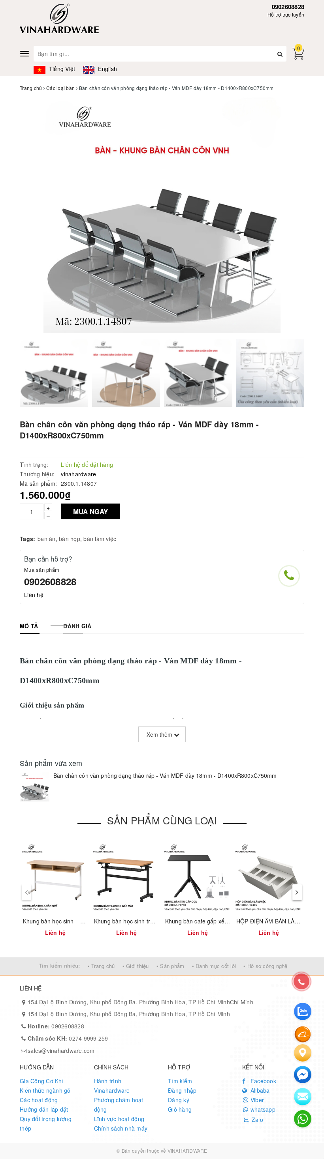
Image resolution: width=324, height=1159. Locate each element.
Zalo (256, 1119)
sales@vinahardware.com (61, 1050)
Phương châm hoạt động (118, 1104)
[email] (302, 1074)
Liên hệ (33, 595)
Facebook (262, 1081)
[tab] (29, 626)
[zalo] (302, 1011)
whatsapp (262, 1109)
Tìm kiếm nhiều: (59, 965)
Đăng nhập (182, 1090)
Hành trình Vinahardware (112, 1085)
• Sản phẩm (170, 966)
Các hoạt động (39, 1100)
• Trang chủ (101, 966)
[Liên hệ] (302, 1053)
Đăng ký (178, 1100)
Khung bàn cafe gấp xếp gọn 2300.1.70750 (220, 921)
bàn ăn (47, 539)
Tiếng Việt (61, 69)
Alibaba (259, 1090)
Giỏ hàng (180, 1109)
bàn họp (69, 539)
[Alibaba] (302, 1033)
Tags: (27, 539)
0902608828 (288, 6)
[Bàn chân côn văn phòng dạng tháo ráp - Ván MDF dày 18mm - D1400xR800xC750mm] (34, 786)
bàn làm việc (99, 539)
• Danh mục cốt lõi (214, 966)
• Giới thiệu (135, 966)
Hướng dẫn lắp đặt (44, 1109)
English (106, 69)
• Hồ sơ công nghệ (265, 966)
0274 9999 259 (68, 1038)
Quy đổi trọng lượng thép (46, 1123)
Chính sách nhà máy (121, 1128)
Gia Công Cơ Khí (42, 1081)
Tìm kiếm (180, 1081)
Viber (256, 1100)
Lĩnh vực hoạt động (119, 1119)
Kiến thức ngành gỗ (45, 1090)
